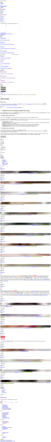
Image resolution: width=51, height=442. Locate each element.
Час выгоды (3, 341)
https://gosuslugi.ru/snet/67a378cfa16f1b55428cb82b (8, 104)
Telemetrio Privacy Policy (11, 441)
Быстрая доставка (42, 279)
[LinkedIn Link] (13, 402)
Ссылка (27, 173)
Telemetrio (4, 389)
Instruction (4, 426)
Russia (3, 390)
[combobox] (5, 84)
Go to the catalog (3, 32)
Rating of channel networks (6, 408)
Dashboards (2, 70)
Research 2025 (4, 429)
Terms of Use (5, 441)
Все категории (34, 279)
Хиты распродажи (5, 280)
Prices (1, 83)
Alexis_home (2, 168)
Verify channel (4, 164)
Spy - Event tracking (5, 412)
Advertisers (4, 160)
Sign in (2, 401)
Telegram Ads (4, 423)
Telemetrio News (5, 428)
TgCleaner (4, 416)
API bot (3, 433)
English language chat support (7, 427)
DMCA (1, 441)
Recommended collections (6, 409)
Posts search (4, 415)
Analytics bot (4, 436)
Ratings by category (5, 407)
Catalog (2, 7)
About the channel (5, 163)
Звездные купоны (41, 275)
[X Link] (17, 402)
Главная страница (28, 279)
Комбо (37, 294)
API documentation (5, 432)
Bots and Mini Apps (5, 422)
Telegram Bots (4, 405)
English (2, 439)
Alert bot (3, 437)
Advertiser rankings (5, 414)
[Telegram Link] (2, 402)
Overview (4, 159)
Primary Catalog (5, 404)
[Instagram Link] (8, 402)
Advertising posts (3, 136)
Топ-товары (48, 279)
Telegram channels (5, 421)
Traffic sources (4, 161)
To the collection (3, 137)
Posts (3, 162)
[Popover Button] (2, 101)
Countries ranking (5, 406)
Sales (3, 391)
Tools (1, 35)
